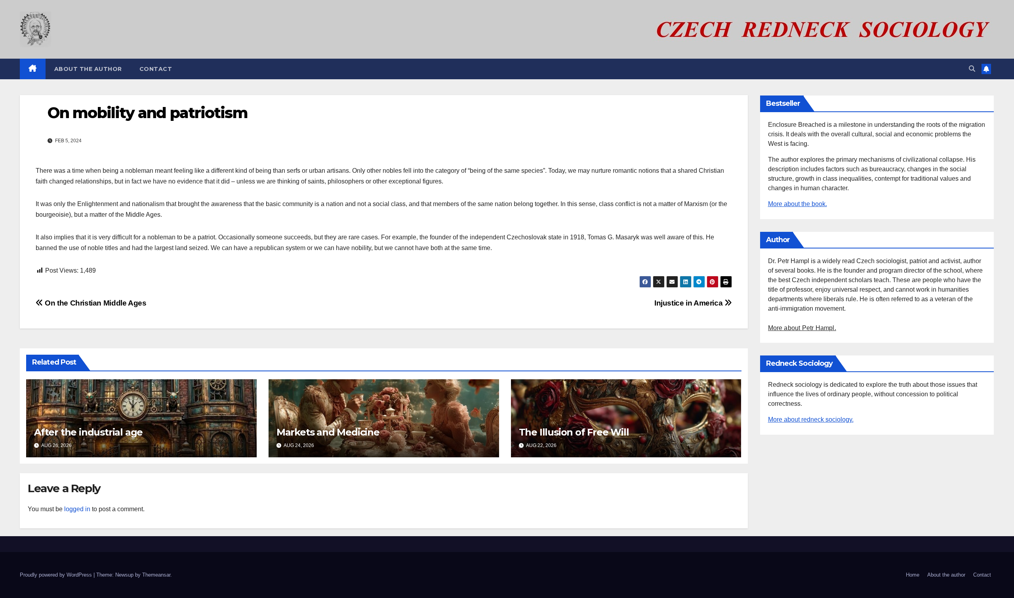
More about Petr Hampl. (802, 328)
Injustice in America (689, 303)
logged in (77, 509)
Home (912, 575)
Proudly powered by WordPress (56, 575)
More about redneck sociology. (811, 419)
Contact (155, 69)
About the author (88, 69)
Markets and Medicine (327, 432)
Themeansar (156, 575)
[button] (972, 68)
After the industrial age (88, 432)
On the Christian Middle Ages (95, 303)
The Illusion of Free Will (574, 432)
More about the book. (797, 204)
